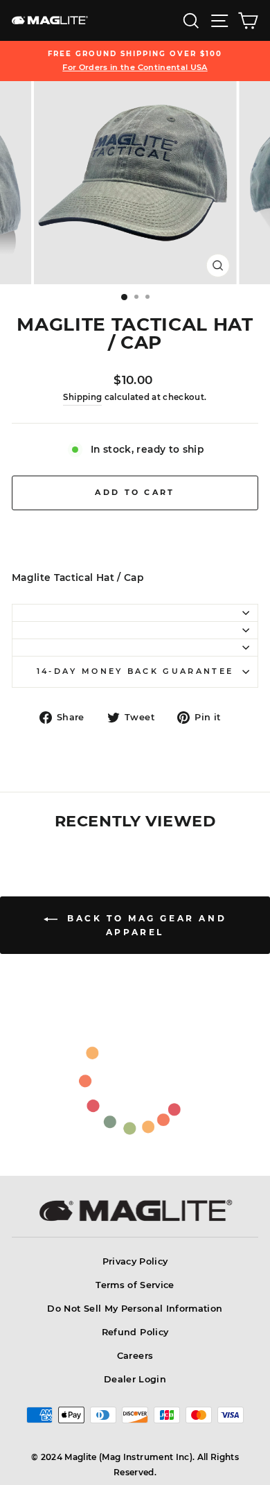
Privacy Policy (135, 1261)
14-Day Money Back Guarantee (135, 671)
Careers (135, 1356)
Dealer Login (135, 1379)
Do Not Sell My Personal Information (134, 1308)
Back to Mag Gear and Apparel (145, 925)
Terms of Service (135, 1285)
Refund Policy (135, 1332)
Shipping (82, 397)
